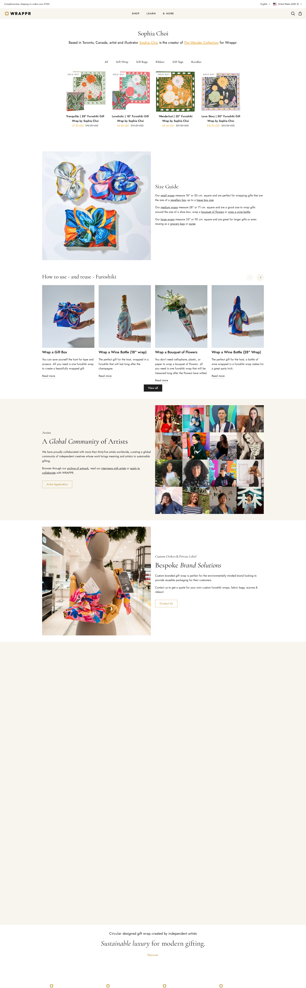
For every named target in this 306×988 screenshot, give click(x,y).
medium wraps (169, 207)
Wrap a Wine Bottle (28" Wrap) (236, 352)
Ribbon (160, 62)
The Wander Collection (201, 42)
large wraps (167, 219)
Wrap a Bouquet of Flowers (176, 352)
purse (192, 224)
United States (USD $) (288, 4)
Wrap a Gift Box (54, 352)
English (263, 4)
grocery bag (177, 224)
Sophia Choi (148, 42)
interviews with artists (113, 468)
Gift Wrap (122, 62)
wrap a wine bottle (239, 212)
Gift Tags (177, 62)
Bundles (196, 62)
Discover (153, 955)
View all (153, 388)
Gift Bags (142, 62)
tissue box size (205, 200)
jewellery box (178, 200)
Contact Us (166, 603)
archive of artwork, (78, 468)
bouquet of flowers (212, 212)
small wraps (167, 195)
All (106, 62)
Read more (48, 376)
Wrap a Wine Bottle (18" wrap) (122, 352)
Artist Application (57, 484)
